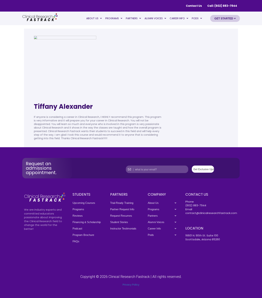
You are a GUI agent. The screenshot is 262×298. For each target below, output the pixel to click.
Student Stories (119, 222)
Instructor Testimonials (123, 228)
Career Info (177, 18)
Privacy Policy (131, 284)
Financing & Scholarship (87, 222)
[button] (94, 18)
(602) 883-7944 (195, 205)
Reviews (78, 215)
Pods (195, 18)
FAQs (76, 241)
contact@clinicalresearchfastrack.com (211, 213)
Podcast (77, 228)
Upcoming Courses (84, 202)
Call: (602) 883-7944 (222, 6)
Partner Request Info (122, 209)
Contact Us (194, 6)
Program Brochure (83, 234)
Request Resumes (121, 215)
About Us (92, 18)
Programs (112, 18)
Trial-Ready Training (121, 202)
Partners (132, 18)
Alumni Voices (154, 18)
